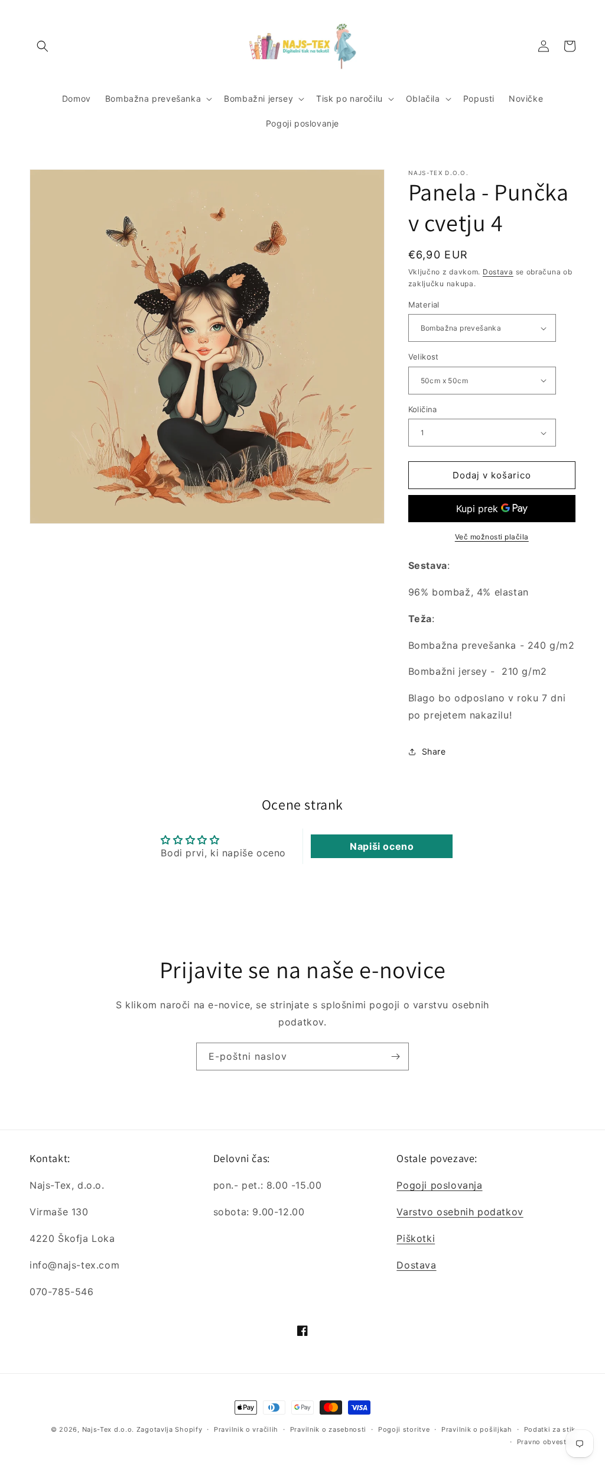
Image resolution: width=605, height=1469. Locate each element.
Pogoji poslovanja (439, 1185)
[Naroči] (395, 1056)
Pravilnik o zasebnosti (328, 1429)
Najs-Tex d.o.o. (108, 1429)
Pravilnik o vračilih (246, 1429)
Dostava (498, 271)
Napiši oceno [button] (382, 846)
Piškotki (415, 1238)
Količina (422, 409)
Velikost (423, 356)
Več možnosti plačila (492, 536)
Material (424, 304)
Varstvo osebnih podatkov (459, 1212)
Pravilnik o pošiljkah (476, 1429)
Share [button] (434, 751)
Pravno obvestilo (546, 1442)
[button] (43, 46)
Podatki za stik (550, 1429)
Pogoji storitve (404, 1429)
